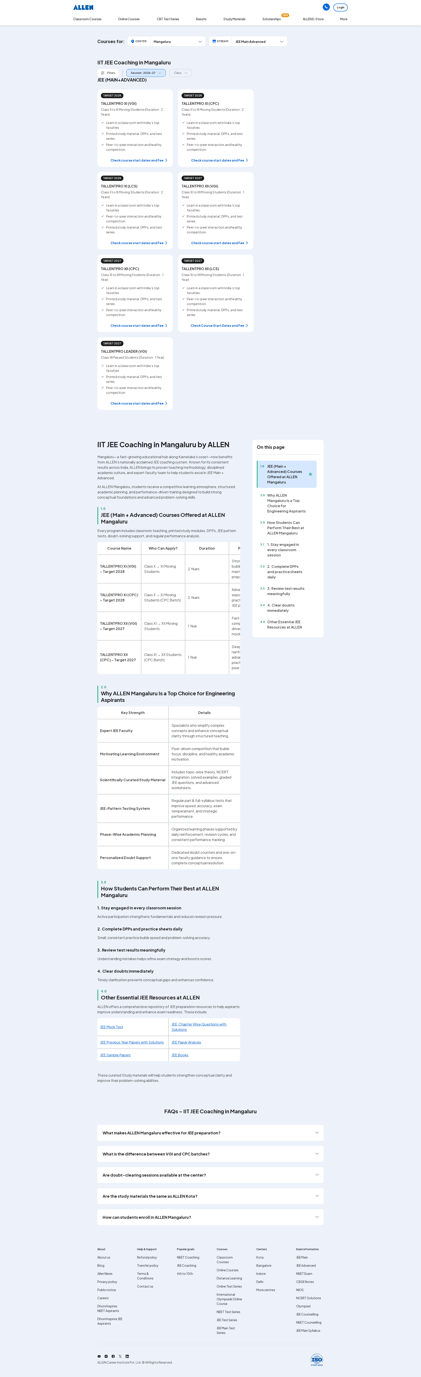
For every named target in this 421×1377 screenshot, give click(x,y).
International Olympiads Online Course (229, 1299)
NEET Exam (304, 1273)
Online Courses (228, 1270)
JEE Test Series (227, 1320)
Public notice (106, 1290)
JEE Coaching (186, 1265)
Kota (260, 1257)
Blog (100, 1265)
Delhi (259, 1282)
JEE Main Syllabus (308, 1330)
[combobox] (145, 73)
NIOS (300, 1290)
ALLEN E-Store (313, 19)
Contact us (145, 1286)
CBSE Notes (305, 1282)
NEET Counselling (308, 1322)
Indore (261, 1273)
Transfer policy (148, 1265)
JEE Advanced (306, 1265)
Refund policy (147, 1257)
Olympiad (303, 1306)
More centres (265, 1290)
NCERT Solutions (308, 1298)
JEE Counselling (307, 1314)
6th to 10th (185, 1273)
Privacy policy (107, 1282)
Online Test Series (229, 1286)
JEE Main (302, 1257)
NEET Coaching (188, 1257)
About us (103, 1257)
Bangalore (263, 1265)
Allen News (104, 1273)
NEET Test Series (228, 1312)
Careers (103, 1298)
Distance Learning (229, 1278)
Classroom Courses (87, 19)
